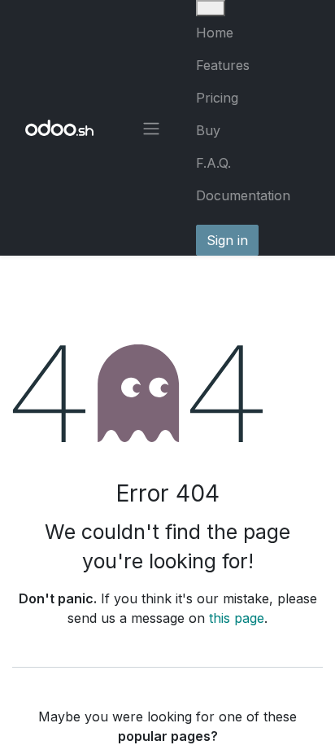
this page (236, 618)
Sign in (227, 240)
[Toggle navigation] (151, 128)
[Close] (210, 8)
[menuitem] (253, 32)
